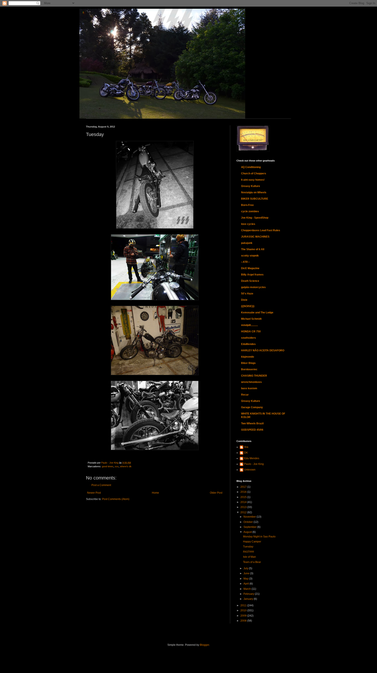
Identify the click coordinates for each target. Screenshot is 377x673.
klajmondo (247, 356)
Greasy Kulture (250, 186)
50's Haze (247, 293)
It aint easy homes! (253, 179)
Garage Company (252, 407)
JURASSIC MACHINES (255, 236)
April (246, 583)
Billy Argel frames (252, 274)
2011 (243, 605)
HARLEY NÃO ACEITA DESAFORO (262, 350)
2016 (243, 491)
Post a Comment (101, 485)
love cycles (248, 224)
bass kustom (249, 388)
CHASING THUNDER (254, 375)
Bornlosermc (249, 369)
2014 (243, 502)
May (246, 578)
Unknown (249, 469)
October (248, 521)
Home (155, 492)
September (250, 527)
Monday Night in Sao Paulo (259, 536)
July (246, 568)
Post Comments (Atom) (115, 499)
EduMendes (248, 344)
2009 (243, 615)
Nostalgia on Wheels (253, 192)
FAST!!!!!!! (248, 551)
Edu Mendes (251, 458)
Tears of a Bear (252, 562)
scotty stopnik (250, 255)
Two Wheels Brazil (252, 423)
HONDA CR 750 (251, 331)
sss (117, 466)
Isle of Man (249, 556)
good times (107, 466)
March (247, 588)
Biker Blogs (248, 363)
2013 (243, 507)
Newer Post (94, 492)
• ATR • (245, 261)
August (247, 532)
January (248, 598)
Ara (246, 447)
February (249, 593)
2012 (243, 512)
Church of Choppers (253, 173)
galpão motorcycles (253, 287)
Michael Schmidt (251, 318)
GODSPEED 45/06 (252, 429)
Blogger (204, 644)
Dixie (244, 299)
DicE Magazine (250, 268)
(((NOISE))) (247, 306)
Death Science (250, 280)
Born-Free (247, 205)
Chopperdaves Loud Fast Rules (260, 230)
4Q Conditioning (251, 167)
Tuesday (248, 546)
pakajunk (246, 243)
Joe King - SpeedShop (254, 217)
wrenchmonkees (251, 382)
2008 (243, 620)
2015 (243, 497)
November (250, 516)
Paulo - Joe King (254, 464)
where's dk (126, 466)
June (246, 573)
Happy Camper (252, 541)
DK (246, 452)
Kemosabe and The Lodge (257, 312)
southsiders (248, 337)
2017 (243, 486)
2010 (243, 610)
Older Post (216, 492)
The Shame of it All (252, 249)
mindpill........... (249, 325)
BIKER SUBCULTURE (254, 198)
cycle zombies (250, 211)
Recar (245, 394)
